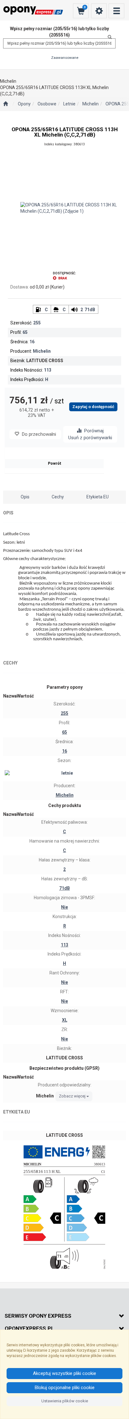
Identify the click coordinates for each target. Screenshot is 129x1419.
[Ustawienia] (99, 10)
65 (25, 332)
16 (31, 341)
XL (64, 1020)
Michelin (90, 103)
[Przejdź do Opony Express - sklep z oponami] (5, 104)
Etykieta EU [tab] (97, 496)
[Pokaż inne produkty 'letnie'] (64, 773)
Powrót (54, 463)
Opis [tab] (25, 496)
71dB (90, 309)
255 (37, 322)
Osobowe (47, 103)
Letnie (69, 103)
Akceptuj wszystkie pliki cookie (64, 1373)
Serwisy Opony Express (38, 1316)
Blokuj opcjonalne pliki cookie (65, 1387)
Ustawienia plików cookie (64, 1401)
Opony (24, 103)
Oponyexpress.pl (29, 1328)
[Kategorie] (116, 10)
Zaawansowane (64, 57)
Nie (64, 907)
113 (47, 370)
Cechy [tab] (58, 496)
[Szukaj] (108, 37)
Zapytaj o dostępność (93, 406)
